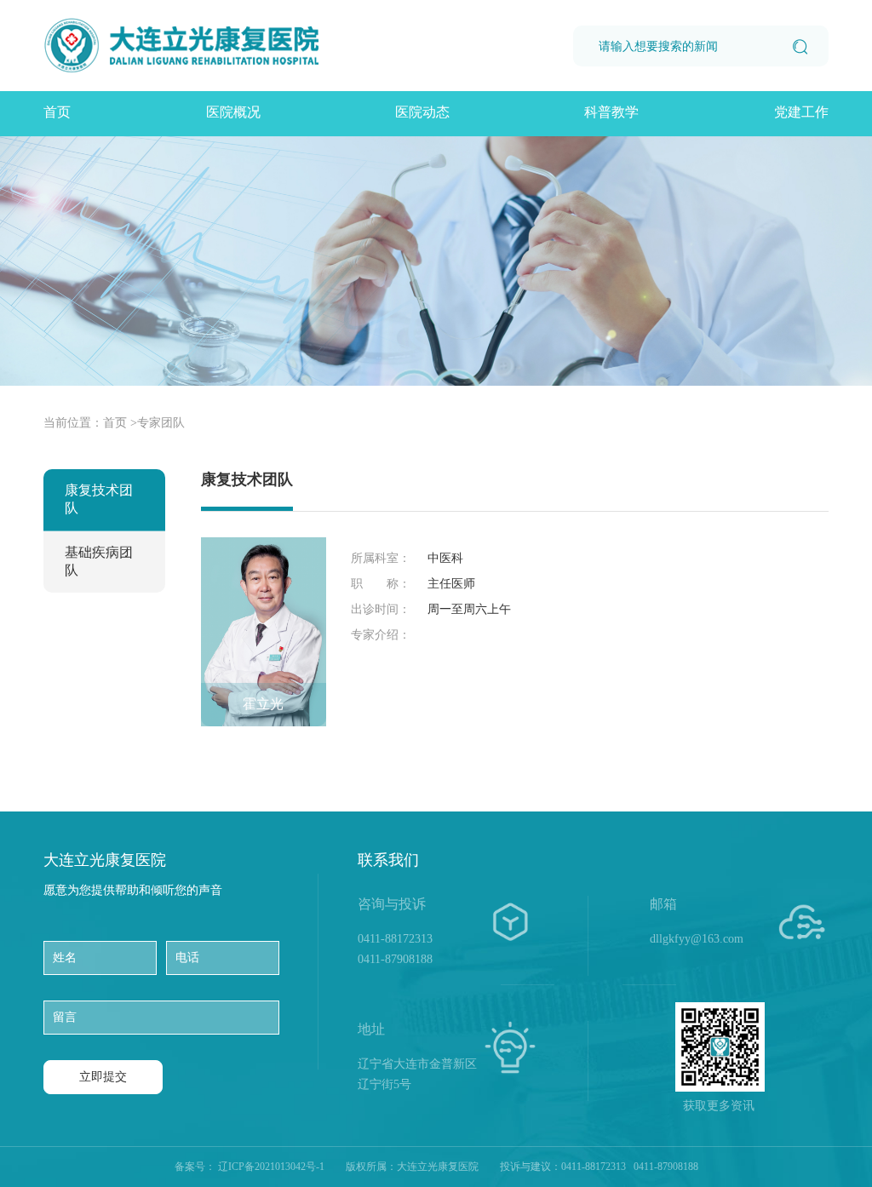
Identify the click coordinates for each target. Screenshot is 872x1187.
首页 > (120, 422)
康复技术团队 (99, 499)
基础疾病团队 (99, 561)
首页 (57, 112)
